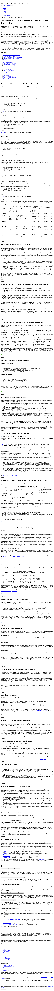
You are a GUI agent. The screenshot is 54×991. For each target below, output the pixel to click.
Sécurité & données (7, 952)
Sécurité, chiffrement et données (9, 71)
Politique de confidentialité (8, 958)
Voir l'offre (3, 111)
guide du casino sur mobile (42, 710)
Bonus (4, 9)
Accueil (4, 8)
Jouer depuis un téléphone (8, 70)
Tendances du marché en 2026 (9, 76)
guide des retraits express (19, 618)
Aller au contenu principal (6, 1)
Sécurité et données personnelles (10, 924)
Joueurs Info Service (7, 851)
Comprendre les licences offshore (10, 63)
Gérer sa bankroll (6, 75)
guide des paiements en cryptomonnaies (9, 591)
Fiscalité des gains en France (9, 72)
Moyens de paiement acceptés (9, 65)
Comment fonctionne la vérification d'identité (12, 57)
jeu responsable (42, 859)
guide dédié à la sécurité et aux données (11, 475)
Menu (12, 5)
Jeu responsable (6, 15)
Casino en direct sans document (9, 69)
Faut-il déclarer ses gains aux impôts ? (8, 900)
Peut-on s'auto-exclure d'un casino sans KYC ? (10, 908)
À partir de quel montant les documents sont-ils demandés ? (12, 877)
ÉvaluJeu (5, 853)
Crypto (4, 10)
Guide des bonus (6, 948)
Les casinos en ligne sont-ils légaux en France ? (10, 884)
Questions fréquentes (7, 78)
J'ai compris (3, 989)
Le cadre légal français (8, 62)
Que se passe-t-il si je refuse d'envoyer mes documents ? (12, 892)
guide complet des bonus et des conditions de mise (13, 556)
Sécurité (5, 14)
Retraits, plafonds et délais (8, 67)
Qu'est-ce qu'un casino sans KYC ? (10, 56)
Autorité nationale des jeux (8, 854)
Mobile (4, 12)
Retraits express (6, 921)
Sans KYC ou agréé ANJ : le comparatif (11, 58)
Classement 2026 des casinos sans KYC (11, 55)
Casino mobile (6, 951)
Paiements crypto (6, 949)
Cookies (5, 960)
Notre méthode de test (7, 61)
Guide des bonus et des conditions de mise (12, 919)
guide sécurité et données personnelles (14, 736)
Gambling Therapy (7, 856)
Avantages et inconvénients (8, 59)
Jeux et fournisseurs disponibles (9, 68)
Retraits (4, 11)
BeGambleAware (6, 857)
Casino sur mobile (7, 923)
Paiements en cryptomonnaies (9, 920)
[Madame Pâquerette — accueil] (5, 5)
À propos (5, 957)
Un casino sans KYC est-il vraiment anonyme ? (10, 868)
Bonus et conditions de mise (9, 64)
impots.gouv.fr (43, 759)
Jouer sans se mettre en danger (9, 77)
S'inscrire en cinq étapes (8, 74)
